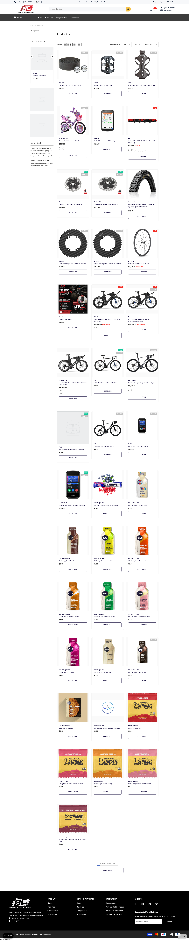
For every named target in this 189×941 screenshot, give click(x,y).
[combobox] (87, 9)
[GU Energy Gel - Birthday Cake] (142, 484)
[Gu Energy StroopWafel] (73, 707)
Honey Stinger (133, 725)
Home (32, 26)
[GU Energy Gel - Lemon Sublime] (108, 540)
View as (59, 44)
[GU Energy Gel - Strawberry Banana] (142, 596)
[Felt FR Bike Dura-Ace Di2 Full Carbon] (108, 362)
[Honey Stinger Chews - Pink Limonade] (142, 763)
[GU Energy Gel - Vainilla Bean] (108, 651)
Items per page (114, 44)
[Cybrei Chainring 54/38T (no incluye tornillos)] (108, 243)
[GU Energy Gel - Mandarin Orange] (142, 540)
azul (141, 150)
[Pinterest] (149, 904)
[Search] (90, 9)
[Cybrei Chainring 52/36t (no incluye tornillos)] (73, 243)
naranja (137, 150)
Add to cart (107, 149)
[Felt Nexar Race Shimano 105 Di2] (108, 425)
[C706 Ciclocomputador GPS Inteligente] (108, 120)
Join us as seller (5, 939)
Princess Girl (63, 138)
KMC (129, 138)
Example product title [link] (39, 75)
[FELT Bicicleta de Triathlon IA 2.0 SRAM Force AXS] (73, 362)
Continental (132, 202)
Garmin (130, 444)
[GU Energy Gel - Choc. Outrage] (73, 540)
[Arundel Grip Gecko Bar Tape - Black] (73, 64)
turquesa (60, 148)
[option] (42, 66)
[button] (31, 57)
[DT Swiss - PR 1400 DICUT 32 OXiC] (142, 243)
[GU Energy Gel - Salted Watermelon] (108, 596)
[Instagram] (142, 904)
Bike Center (63, 317)
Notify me (73, 93)
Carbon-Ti (62, 202)
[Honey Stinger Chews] (142, 707)
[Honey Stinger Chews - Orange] (108, 763)
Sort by (138, 44)
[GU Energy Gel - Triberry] (73, 651)
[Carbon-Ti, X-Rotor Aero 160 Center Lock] (108, 184)
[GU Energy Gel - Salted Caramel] (73, 596)
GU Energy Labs (99, 503)
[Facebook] (135, 904)
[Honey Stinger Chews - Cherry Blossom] (73, 763)
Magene (96, 138)
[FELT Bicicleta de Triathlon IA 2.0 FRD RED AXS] (108, 299)
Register (172, 7)
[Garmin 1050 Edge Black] (142, 425)
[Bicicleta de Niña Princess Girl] (73, 120)
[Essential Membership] (73, 299)
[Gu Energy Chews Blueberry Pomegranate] (108, 484)
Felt (129, 317)
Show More (107, 870)
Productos (40, 26)
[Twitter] (156, 904)
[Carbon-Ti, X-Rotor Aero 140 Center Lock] (73, 184)
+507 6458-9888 (24, 918)
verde (134, 150)
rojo (130, 150)
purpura (64, 148)
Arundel (61, 83)
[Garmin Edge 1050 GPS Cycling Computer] (73, 484)
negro (95, 328)
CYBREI (61, 261)
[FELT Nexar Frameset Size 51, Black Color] (73, 427)
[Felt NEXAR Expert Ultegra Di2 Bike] (142, 362)
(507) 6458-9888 (28, 2)
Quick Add (142, 157)
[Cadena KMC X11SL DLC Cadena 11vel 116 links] (142, 120)
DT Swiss (131, 261)
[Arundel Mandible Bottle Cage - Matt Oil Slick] (142, 64)
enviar (169, 921)
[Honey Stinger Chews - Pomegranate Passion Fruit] (73, 819)
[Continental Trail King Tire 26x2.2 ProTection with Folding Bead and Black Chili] (142, 184)
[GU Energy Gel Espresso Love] (142, 651)
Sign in (165, 8)
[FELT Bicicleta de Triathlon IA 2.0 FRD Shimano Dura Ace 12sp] (142, 299)
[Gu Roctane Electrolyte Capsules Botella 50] (108, 707)
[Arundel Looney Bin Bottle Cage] (108, 64)
